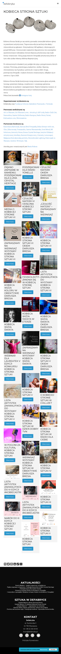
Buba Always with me (45, 127)
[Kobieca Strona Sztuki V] (30, 380)
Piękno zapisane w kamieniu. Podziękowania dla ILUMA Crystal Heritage (30, 587)
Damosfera (8, 115)
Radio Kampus (30, 115)
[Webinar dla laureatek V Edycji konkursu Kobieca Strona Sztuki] (12, 346)
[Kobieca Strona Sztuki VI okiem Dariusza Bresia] (30, 228)
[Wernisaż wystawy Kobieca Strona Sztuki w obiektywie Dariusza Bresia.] (30, 448)
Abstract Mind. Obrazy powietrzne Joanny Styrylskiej (30, 607)
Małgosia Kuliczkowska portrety (16, 138)
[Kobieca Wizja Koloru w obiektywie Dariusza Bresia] (12, 276)
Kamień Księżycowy (29, 135)
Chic (5, 129)
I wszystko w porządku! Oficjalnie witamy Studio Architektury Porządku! (30, 592)
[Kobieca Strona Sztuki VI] (48, 231)
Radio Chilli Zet (51, 112)
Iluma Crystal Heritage (31, 132)
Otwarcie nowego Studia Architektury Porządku (30, 590)
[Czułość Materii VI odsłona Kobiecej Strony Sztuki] (30, 189)
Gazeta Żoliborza (18, 115)
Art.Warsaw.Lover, (22, 112)
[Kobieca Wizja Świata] (12, 315)
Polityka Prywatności (30, 640)
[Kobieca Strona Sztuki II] (48, 518)
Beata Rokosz (32, 146)
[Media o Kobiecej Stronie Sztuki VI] (12, 200)
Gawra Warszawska (33, 129)
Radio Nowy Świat (44, 115)
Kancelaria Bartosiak (11, 127)
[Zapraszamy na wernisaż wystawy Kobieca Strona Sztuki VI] (12, 234)
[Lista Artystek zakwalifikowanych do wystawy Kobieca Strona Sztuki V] (12, 391)
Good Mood (46, 129)
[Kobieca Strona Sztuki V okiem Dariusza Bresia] (48, 346)
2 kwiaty (40, 135)
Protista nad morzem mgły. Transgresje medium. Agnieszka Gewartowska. (30, 609)
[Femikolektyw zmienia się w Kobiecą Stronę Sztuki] (30, 267)
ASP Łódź (40, 112)
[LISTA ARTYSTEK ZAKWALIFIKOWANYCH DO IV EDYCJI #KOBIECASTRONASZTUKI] (12, 472)
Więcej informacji (43, 649)
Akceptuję (53, 649)
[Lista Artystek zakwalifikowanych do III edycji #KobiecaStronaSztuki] (30, 493)
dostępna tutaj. (26, 95)
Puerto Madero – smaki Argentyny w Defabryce (30, 585)
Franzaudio (21, 129)
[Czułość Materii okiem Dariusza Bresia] (48, 158)
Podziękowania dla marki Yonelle (30, 589)
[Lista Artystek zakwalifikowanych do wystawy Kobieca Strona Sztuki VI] (48, 262)
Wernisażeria (21, 118)
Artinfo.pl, (33, 112)
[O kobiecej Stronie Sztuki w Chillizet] (48, 385)
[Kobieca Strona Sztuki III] (48, 487)
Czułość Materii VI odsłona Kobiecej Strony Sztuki (30, 604)
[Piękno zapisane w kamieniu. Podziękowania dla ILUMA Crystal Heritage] (12, 158)
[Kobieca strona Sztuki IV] (48, 456)
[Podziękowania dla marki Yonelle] (30, 158)
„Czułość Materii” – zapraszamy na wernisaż (30, 606)
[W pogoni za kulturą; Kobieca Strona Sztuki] (12, 435)
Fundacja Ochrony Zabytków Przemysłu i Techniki (34, 104)
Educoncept (12, 129)
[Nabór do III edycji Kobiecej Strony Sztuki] (12, 509)
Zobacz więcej (10, 188)
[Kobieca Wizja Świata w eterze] (30, 304)
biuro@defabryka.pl (30, 632)
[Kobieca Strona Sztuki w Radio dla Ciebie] (48, 419)
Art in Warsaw (9, 112)
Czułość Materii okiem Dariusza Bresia (30, 602)
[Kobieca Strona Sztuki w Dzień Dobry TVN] (30, 411)
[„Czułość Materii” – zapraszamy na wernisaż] (48, 194)
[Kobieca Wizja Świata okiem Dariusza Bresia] (48, 307)
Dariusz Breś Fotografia (28, 127)
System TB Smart (17, 141)
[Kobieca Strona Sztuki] (30, 529)
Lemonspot (48, 135)
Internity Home (17, 132)
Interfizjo (17, 135)
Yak (25, 141)
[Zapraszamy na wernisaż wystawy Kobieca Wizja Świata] (30, 338)
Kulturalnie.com (10, 118)
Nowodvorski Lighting (36, 138)
